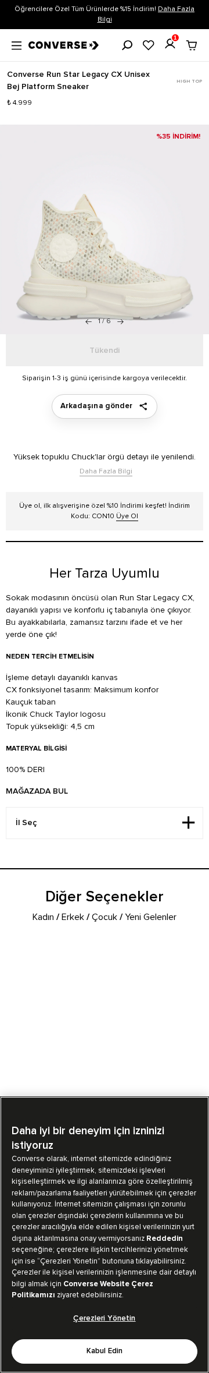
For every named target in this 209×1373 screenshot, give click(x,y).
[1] (170, 43)
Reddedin (164, 1238)
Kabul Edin (104, 1351)
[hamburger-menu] (16, 44)
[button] (120, 321)
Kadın (43, 917)
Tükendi (104, 350)
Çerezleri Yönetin (104, 1318)
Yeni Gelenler (150, 917)
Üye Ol (127, 516)
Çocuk (104, 917)
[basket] (191, 45)
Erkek (73, 917)
